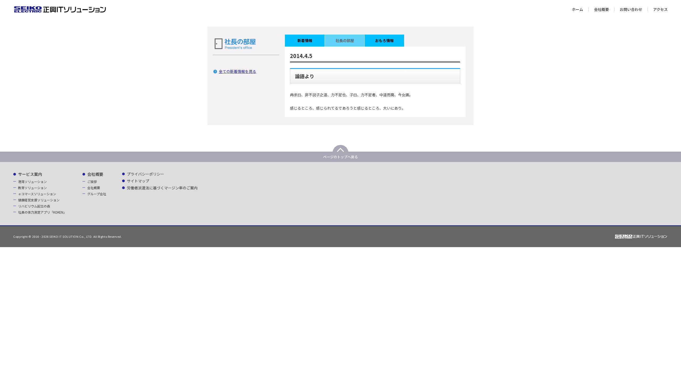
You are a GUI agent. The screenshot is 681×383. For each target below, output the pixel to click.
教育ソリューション (32, 187)
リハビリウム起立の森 (34, 206)
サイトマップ (138, 181)
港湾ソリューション (32, 181)
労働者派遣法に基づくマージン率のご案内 (162, 187)
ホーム (577, 9)
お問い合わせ (631, 9)
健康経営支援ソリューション (39, 200)
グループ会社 (96, 194)
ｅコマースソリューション (37, 194)
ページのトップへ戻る (340, 156)
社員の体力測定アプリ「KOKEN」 (42, 212)
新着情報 (304, 40)
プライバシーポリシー (145, 174)
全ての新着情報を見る (237, 71)
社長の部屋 (344, 40)
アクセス (660, 9)
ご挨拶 (92, 181)
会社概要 (601, 9)
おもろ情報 (384, 40)
